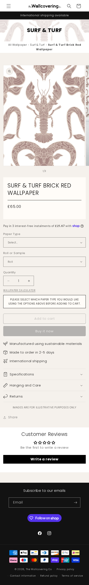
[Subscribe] (75, 502)
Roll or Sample (14, 253)
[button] (8, 6)
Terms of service (72, 575)
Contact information (23, 575)
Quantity (9, 272)
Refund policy (49, 575)
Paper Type (11, 234)
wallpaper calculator (19, 290)
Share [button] (13, 417)
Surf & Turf (37, 45)
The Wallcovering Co (39, 569)
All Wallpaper (17, 45)
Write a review (44, 459)
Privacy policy (65, 569)
